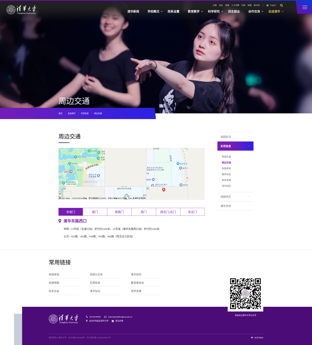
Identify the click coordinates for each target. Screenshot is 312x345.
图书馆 (257, 5)
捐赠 (227, 5)
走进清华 (72, 113)
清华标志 (95, 291)
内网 (243, 5)
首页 (60, 113)
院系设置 (173, 11)
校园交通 (226, 156)
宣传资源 (226, 180)
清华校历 (226, 185)
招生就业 (234, 11)
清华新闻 (133, 11)
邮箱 (250, 5)
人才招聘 (235, 5)
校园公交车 (96, 274)
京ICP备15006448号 (76, 337)
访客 (215, 5)
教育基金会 (137, 282)
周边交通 (98, 113)
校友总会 (54, 291)
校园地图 (54, 282)
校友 (221, 5)
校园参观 (226, 168)
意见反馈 (119, 321)
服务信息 (226, 174)
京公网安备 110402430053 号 (99, 337)
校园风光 (226, 196)
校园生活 (226, 136)
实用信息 (85, 113)
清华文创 (226, 206)
